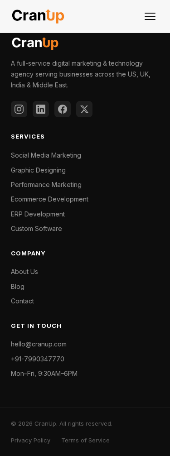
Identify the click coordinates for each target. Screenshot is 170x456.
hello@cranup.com (39, 344)
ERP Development (38, 214)
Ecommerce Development (49, 199)
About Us (24, 271)
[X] (84, 109)
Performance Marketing (46, 184)
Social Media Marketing (46, 155)
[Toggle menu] (150, 16)
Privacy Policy (30, 440)
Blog (17, 286)
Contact (22, 301)
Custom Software (36, 228)
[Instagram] (19, 109)
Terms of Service (85, 440)
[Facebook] (62, 109)
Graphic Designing (38, 170)
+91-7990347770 (37, 359)
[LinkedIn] (41, 109)
